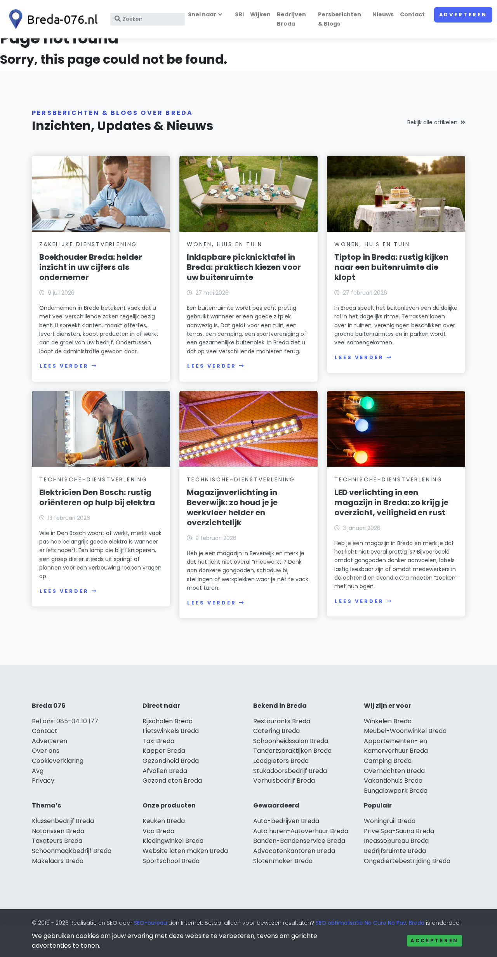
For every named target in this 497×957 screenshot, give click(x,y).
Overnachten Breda (394, 770)
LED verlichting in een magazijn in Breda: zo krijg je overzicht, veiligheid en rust (391, 502)
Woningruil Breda (389, 820)
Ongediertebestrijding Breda (407, 860)
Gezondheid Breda (170, 760)
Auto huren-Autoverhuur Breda (300, 831)
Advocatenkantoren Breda (294, 850)
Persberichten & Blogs (339, 18)
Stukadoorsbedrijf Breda (290, 770)
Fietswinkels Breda (170, 730)
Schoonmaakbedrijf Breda (71, 850)
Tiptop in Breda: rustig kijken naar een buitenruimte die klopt (391, 267)
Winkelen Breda (388, 721)
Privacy (43, 780)
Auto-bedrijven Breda (286, 820)
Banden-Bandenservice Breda (299, 840)
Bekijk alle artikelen (432, 122)
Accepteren (434, 940)
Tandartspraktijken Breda (292, 750)
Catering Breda (276, 730)
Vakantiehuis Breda (393, 780)
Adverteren (463, 14)
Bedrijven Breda (291, 18)
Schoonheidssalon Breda (290, 740)
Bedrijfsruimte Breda (395, 850)
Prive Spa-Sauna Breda (399, 831)
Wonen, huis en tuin (224, 244)
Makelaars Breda (57, 860)
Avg (37, 770)
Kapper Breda (163, 750)
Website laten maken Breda (185, 850)
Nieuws (383, 14)
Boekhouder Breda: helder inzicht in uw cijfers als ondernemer (90, 267)
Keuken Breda (163, 820)
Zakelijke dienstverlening (88, 244)
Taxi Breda (158, 740)
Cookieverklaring (57, 760)
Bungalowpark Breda (395, 790)
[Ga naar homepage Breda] (51, 19)
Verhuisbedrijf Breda (284, 780)
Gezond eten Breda (172, 780)
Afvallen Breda (164, 770)
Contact (412, 14)
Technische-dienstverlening (93, 479)
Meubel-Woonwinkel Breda (405, 730)
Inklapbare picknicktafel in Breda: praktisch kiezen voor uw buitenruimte (244, 267)
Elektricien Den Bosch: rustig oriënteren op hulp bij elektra (97, 497)
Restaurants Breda (281, 721)
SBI (239, 14)
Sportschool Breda (171, 860)
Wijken (260, 14)
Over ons (45, 750)
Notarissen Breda (58, 831)
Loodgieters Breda (281, 760)
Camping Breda (388, 760)
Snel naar (202, 14)
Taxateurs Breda (57, 840)
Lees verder (64, 366)
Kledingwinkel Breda (172, 840)
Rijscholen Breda (167, 721)
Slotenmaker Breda (283, 860)
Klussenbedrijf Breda (63, 820)
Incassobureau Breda (396, 840)
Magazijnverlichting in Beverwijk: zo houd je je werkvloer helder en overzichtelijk (232, 507)
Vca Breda (158, 831)
